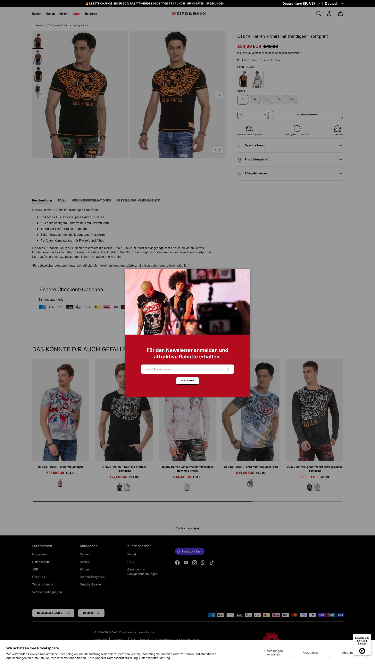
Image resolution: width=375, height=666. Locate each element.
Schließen (187, 380)
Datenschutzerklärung (154, 658)
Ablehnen (348, 652)
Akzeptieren (311, 652)
